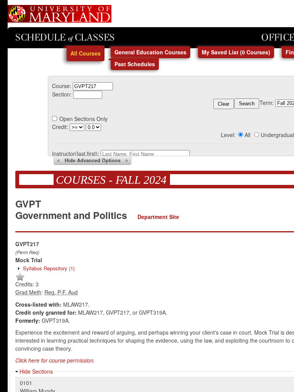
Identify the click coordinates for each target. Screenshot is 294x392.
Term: (267, 102)
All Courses (85, 53)
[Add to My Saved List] (20, 279)
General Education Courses (150, 52)
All (247, 135)
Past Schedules (134, 64)
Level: (228, 135)
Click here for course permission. (55, 360)
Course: (61, 86)
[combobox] (93, 86)
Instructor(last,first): (75, 153)
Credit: (60, 127)
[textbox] (93, 86)
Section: (62, 94)
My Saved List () (236, 52)
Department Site (158, 216)
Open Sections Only (83, 118)
